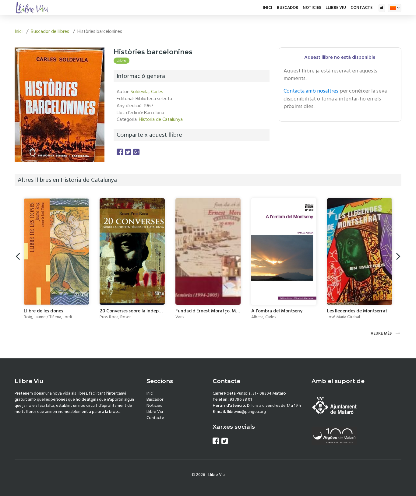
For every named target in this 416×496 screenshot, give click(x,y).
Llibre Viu (336, 8)
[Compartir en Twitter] (128, 152)
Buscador (287, 8)
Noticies (312, 8)
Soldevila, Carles (147, 91)
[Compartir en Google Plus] (136, 152)
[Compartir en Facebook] (120, 152)
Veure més (382, 333)
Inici (267, 8)
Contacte (361, 8)
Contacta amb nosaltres (311, 91)
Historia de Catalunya (161, 119)
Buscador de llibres (50, 31)
